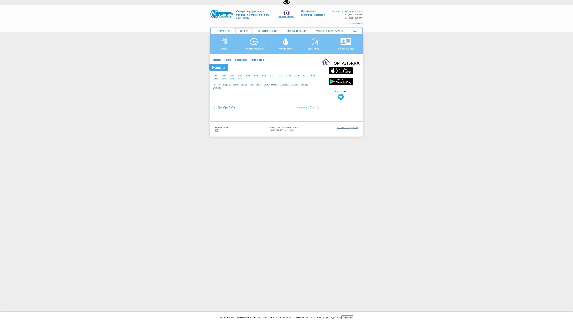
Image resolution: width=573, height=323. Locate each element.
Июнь (258, 84)
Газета (228, 59)
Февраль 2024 (305, 107)
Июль (266, 84)
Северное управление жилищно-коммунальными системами (252, 15)
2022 (312, 75)
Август (274, 84)
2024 (223, 78)
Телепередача (257, 59)
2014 (248, 75)
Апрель (243, 84)
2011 (223, 75)
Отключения (285, 49)
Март (235, 84)
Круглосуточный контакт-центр (347, 11)
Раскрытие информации (330, 31)
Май (252, 84)
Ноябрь (304, 84)
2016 (264, 75)
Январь (216, 84)
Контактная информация (347, 128)
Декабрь (217, 87)
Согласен (347, 317)
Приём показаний (254, 49)
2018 (280, 75)
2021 (304, 75)
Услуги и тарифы (267, 31)
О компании (223, 31)
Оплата (223, 49)
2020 (296, 75)
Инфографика (240, 59)
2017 (272, 75)
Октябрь (295, 84)
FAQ (355, 31)
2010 (215, 75)
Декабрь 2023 (226, 107)
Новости (217, 59)
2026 (240, 78)
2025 (231, 78)
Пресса (244, 31)
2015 (256, 75)
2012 (231, 75)
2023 (215, 78)
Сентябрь (284, 84)
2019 (288, 75)
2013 (240, 75)
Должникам (314, 49)
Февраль (227, 84)
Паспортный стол (346, 49)
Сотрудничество (296, 31)
